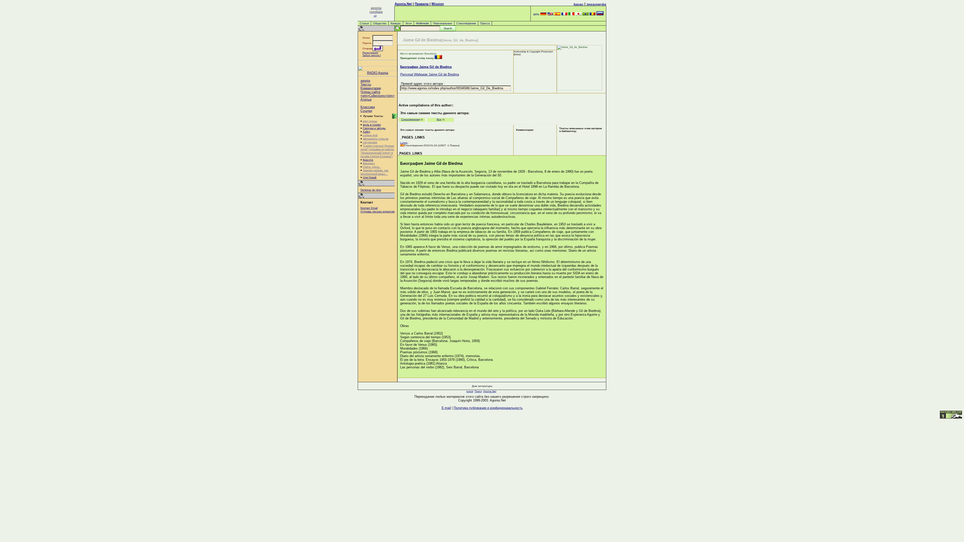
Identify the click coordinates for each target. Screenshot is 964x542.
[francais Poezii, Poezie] (564, 14)
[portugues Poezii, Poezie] (585, 14)
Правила (422, 4)
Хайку (366, 131)
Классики (367, 107)
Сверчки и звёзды (374, 128)
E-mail (446, 408)
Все (439, 119)
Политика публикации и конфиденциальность (488, 408)
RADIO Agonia (377, 73)
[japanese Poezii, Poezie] (578, 14)
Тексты (365, 84)
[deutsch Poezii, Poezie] (543, 14)
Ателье (366, 99)
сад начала (370, 142)
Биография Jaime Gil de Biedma (426, 67)
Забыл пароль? (372, 55)
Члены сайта (370, 92)
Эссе (408, 23)
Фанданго (369, 163)
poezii (469, 391)
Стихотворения (466, 23)
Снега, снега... (372, 166)
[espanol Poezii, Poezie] (557, 14)
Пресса (485, 23)
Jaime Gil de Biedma (429, 74)
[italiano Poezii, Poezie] (571, 14)
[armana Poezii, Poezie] (536, 14)
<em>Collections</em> (377, 96)
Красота (368, 159)
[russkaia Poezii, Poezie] (600, 14)
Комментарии (370, 88)
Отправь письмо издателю (377, 211)
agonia (365, 81)
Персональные (442, 23)
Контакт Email (369, 208)
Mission (438, 4)
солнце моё (370, 135)
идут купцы (370, 121)
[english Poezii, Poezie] (550, 14)
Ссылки (366, 111)
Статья (364, 23)
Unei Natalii (369, 177)
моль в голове (372, 124)
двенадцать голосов (375, 138)
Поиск (478, 391)
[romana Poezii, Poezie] (592, 14)
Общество (379, 23)
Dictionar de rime (370, 189)
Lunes (403, 142)
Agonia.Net (403, 4)
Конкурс (396, 23)
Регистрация (370, 52)
